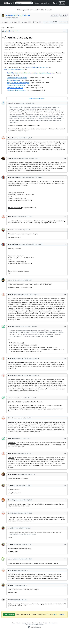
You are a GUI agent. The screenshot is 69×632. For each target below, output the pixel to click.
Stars (27, 22)
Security (24, 623)
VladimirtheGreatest (14, 158)
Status (29, 623)
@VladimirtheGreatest (15, 207)
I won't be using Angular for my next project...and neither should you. (30, 73)
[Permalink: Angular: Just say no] (3, 37)
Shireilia (10, 230)
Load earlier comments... (37, 98)
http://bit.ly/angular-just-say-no (37, 67)
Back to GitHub (45, 3)
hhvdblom (11, 138)
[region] (34, 63)
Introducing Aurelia (13, 80)
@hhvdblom (12, 402)
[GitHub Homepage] (29, 627)
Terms (13, 623)
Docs (40, 623)
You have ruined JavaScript (16, 90)
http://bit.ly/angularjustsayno (14, 69)
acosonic (11, 280)
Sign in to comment (59, 614)
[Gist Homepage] (9, 3)
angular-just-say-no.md (19, 15)
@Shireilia (11, 271)
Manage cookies (53, 623)
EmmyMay (11, 500)
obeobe (10, 326)
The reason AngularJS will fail (17, 77)
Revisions (15, 22)
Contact (45, 623)
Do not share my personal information (34, 624)
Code (6, 22)
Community (35, 623)
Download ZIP (62, 22)
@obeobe (11, 379)
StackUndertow (13, 103)
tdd (6, 15)
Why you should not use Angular (18, 83)
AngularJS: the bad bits (15, 88)
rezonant (11, 599)
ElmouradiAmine (13, 474)
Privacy (18, 623)
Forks (37, 22)
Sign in (54, 3)
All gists (36, 3)
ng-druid (11, 559)
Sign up (62, 3)
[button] (53, 22)
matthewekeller (13, 177)
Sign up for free (9, 614)
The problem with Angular (16, 85)
